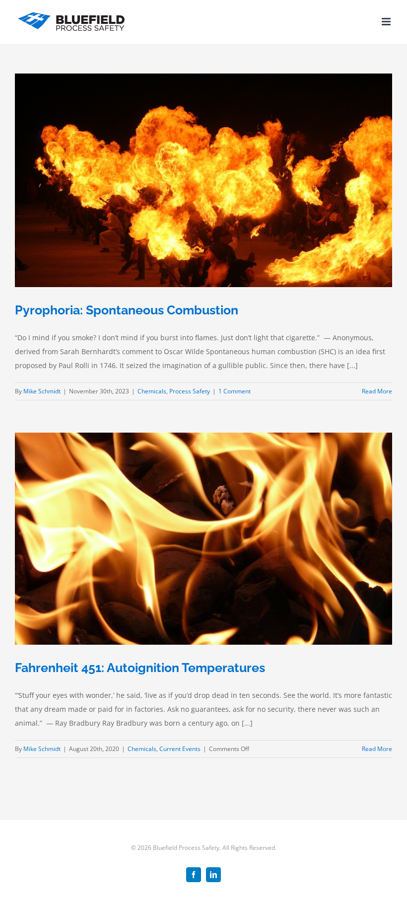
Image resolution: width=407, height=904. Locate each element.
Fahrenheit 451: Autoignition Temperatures (140, 667)
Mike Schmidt (42, 391)
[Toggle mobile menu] (387, 21)
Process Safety (189, 391)
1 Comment (234, 391)
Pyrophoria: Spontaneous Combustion (126, 309)
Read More (377, 391)
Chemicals (151, 391)
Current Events (180, 749)
